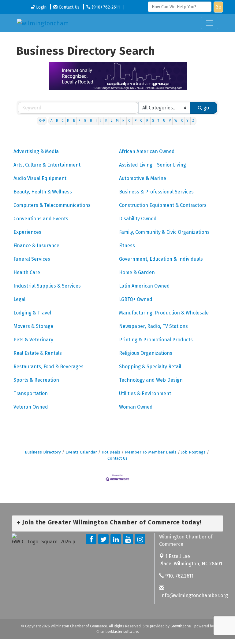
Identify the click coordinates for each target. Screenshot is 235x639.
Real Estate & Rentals (37, 353)
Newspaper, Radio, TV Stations (153, 326)
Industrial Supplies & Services (47, 286)
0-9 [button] (42, 121)
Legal (19, 299)
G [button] (85, 121)
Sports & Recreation (36, 380)
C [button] (62, 121)
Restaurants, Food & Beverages (48, 366)
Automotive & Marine (142, 178)
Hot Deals (111, 452)
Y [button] (187, 121)
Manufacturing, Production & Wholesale (164, 313)
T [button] (158, 121)
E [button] (74, 121)
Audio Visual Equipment (39, 178)
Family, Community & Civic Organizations (164, 232)
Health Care (26, 272)
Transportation (30, 393)
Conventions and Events (40, 219)
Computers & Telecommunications (52, 205)
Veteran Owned (30, 407)
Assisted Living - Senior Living (152, 165)
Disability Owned (138, 219)
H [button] (91, 121)
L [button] (111, 121)
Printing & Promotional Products (156, 340)
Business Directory (43, 452)
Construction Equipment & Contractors (163, 205)
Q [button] (141, 121)
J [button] (100, 121)
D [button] (68, 121)
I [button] (96, 121)
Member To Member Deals (151, 452)
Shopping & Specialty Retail (150, 366)
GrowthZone (180, 626)
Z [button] (193, 121)
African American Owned (147, 151)
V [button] (170, 121)
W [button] (175, 121)
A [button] (51, 121)
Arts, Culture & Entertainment (46, 165)
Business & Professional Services (156, 192)
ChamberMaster (109, 632)
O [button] (129, 121)
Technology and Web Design (151, 380)
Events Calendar (81, 452)
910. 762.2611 (178, 576)
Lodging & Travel (32, 313)
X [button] (182, 121)
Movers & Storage (33, 326)
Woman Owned (136, 407)
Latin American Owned (144, 286)
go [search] (206, 108)
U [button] (164, 121)
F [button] (79, 121)
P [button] (135, 121)
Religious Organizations (145, 353)
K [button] (106, 121)
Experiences (27, 232)
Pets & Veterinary (33, 340)
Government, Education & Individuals (161, 259)
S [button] (153, 121)
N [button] (123, 121)
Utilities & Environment (145, 393)
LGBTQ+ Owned (135, 299)
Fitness (127, 245)
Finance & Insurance (36, 245)
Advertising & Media (36, 151)
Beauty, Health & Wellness (42, 192)
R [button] (147, 121)
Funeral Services (31, 259)
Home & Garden (137, 272)
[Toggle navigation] (209, 23)
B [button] (57, 121)
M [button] (117, 121)
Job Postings (193, 452)
